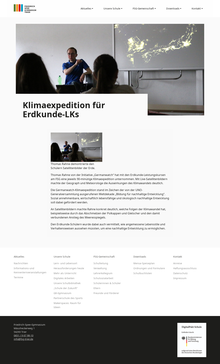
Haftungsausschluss (185, 268)
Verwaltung (100, 268)
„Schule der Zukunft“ (66, 288)
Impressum (179, 278)
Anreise (177, 263)
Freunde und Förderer (106, 293)
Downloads (139, 256)
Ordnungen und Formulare (149, 268)
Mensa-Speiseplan (144, 263)
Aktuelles (19, 256)
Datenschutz (180, 273)
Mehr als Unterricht (65, 273)
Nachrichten (21, 263)
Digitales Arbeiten (64, 278)
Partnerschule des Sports (68, 298)
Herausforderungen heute (69, 268)
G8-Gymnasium (62, 293)
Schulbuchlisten (142, 273)
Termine (18, 277)
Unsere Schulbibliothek (67, 283)
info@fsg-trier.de (23, 339)
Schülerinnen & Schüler (107, 283)
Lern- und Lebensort (65, 263)
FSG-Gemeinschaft (104, 256)
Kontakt (177, 256)
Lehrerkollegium (103, 273)
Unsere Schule (62, 256)
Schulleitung (101, 263)
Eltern (97, 288)
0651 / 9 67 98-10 (23, 335)
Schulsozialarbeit (103, 278)
